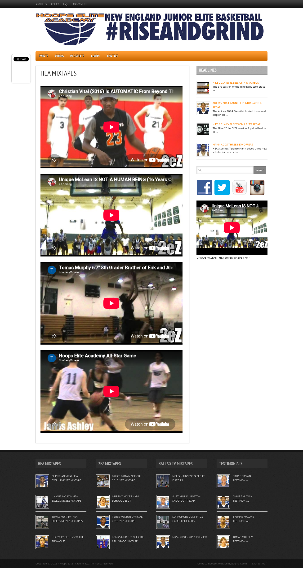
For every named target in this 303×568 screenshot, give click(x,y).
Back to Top (258, 563)
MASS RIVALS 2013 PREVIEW (189, 537)
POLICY (55, 4)
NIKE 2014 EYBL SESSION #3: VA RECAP (236, 82)
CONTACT (112, 56)
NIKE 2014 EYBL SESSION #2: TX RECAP (237, 124)
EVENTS (43, 56)
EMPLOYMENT (79, 4)
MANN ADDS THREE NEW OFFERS (233, 144)
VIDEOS (59, 56)
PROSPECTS (77, 56)
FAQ (65, 4)
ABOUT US (41, 4)
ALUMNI (95, 56)
